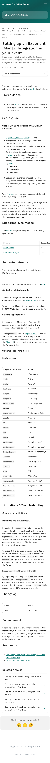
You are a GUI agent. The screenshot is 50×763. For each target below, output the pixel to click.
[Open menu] (45, 4)
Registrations (30, 300)
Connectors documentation (35, 31)
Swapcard (19, 754)
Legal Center (30, 754)
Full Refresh (8, 248)
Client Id (10, 342)
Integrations (21, 28)
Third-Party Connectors (11, 31)
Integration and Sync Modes (18, 660)
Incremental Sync (11, 252)
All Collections (8, 28)
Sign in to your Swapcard (17, 138)
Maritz (33, 89)
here (43, 284)
